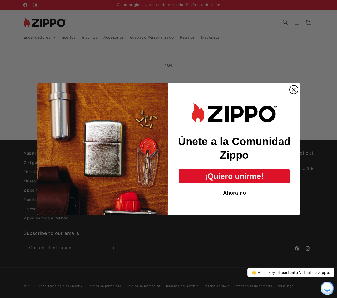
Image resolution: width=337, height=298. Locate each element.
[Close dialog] (294, 89)
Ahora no (234, 193)
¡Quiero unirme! (234, 176)
